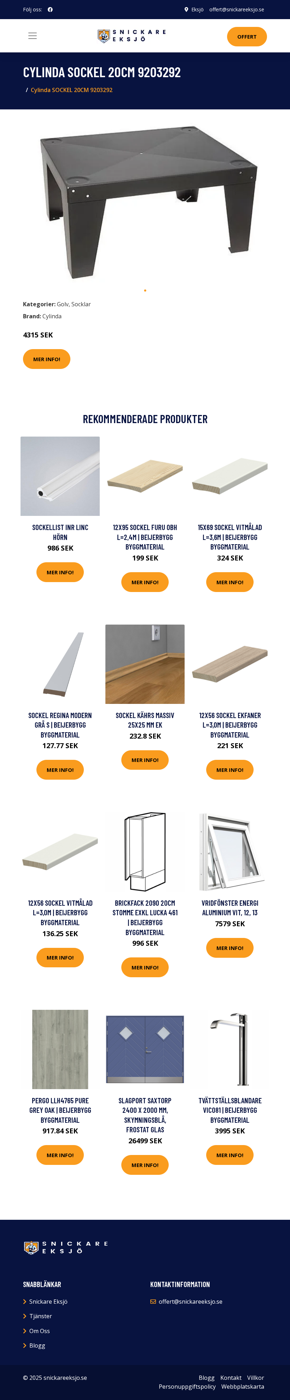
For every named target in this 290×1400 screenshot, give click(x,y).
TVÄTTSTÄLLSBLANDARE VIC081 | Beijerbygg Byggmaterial (230, 1110)
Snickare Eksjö (48, 1301)
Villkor (255, 1378)
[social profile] (50, 9)
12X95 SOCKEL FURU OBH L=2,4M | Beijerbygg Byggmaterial (145, 537)
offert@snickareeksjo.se (236, 9)
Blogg (37, 1345)
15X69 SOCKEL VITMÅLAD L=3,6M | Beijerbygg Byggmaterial (230, 537)
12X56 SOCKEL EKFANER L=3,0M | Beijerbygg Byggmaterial (230, 725)
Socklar (81, 304)
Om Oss (39, 1331)
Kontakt (231, 1378)
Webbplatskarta (242, 1386)
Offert (247, 36)
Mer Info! (46, 359)
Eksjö (197, 9)
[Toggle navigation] (32, 35)
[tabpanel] (145, 199)
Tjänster (40, 1316)
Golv (63, 304)
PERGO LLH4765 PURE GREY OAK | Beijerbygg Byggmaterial (60, 1110)
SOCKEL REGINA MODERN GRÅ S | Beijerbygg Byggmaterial (60, 725)
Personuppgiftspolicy (187, 1386)
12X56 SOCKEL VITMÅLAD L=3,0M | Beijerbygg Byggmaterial (60, 912)
